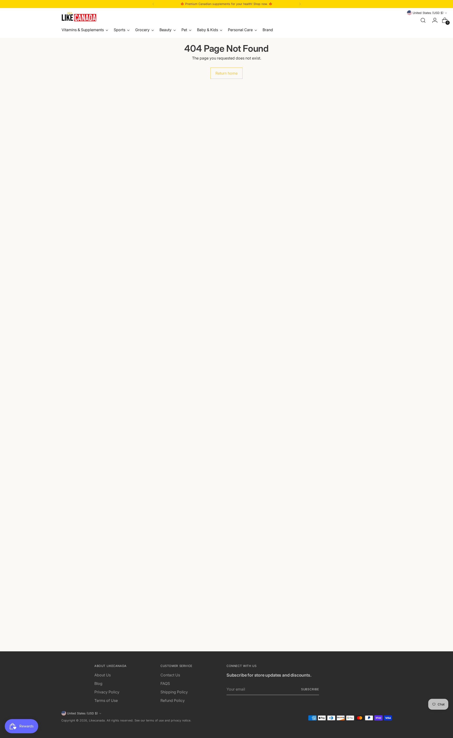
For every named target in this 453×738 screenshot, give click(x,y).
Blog (98, 683)
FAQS (165, 683)
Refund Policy (172, 700)
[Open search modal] (423, 20)
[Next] (300, 4)
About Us (102, 675)
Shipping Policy (174, 692)
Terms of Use (106, 700)
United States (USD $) (428, 13)
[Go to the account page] (433, 20)
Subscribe (310, 689)
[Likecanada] (79, 16)
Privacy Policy (106, 692)
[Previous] (153, 4)
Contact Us (170, 675)
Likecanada (97, 720)
